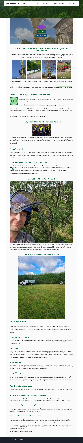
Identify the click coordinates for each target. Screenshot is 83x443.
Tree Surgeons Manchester (12, 3)
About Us (41, 27)
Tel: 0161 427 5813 (41, 35)
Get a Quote (41, 31)
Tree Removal (45, 3)
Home (38, 3)
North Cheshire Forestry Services (65, 86)
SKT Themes (23, 439)
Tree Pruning (54, 3)
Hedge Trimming (62, 3)
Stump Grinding (72, 3)
